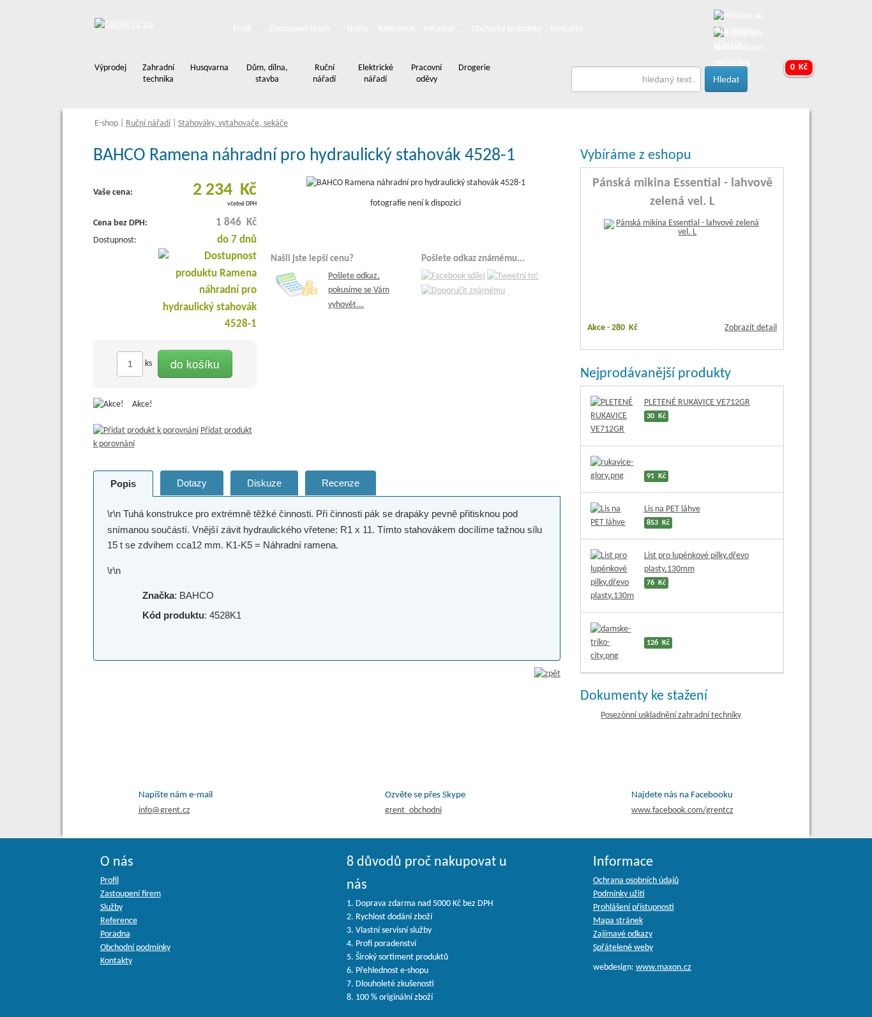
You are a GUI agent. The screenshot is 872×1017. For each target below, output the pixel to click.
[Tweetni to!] (513, 277)
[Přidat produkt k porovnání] (146, 430)
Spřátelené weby (623, 948)
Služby (358, 29)
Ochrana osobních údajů (636, 880)
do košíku (195, 364)
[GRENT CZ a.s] (123, 25)
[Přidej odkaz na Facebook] (453, 277)
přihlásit (728, 45)
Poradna (440, 29)
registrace (732, 62)
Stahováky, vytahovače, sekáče (233, 123)
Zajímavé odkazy (622, 934)
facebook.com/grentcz (682, 810)
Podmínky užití (619, 894)
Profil (243, 29)
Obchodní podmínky (506, 29)
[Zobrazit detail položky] (682, 228)
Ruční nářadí (148, 123)
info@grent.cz (164, 810)
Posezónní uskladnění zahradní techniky (671, 715)
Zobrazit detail (751, 328)
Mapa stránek (618, 921)
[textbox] (636, 79)
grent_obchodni (413, 810)
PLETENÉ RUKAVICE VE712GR (697, 402)
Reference (396, 29)
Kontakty (566, 29)
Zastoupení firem (300, 29)
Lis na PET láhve (672, 509)
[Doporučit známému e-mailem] (463, 291)
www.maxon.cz (663, 967)
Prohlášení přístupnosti (633, 907)
